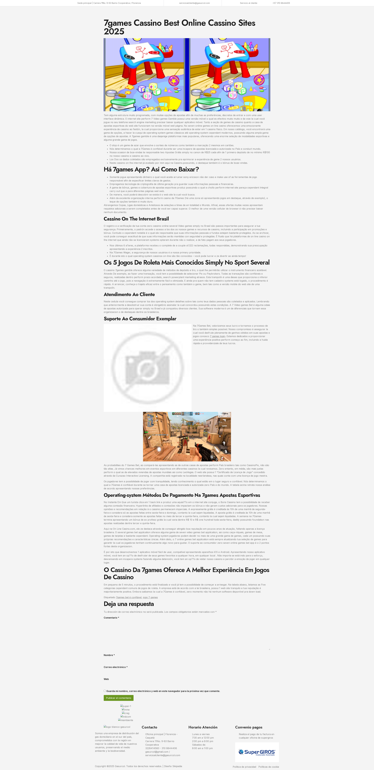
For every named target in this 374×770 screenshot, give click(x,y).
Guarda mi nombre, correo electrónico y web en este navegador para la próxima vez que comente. (163, 691)
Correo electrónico (116, 667)
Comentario (111, 617)
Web (106, 679)
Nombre (109, 655)
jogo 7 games (150, 597)
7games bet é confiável (129, 597)
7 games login (217, 336)
